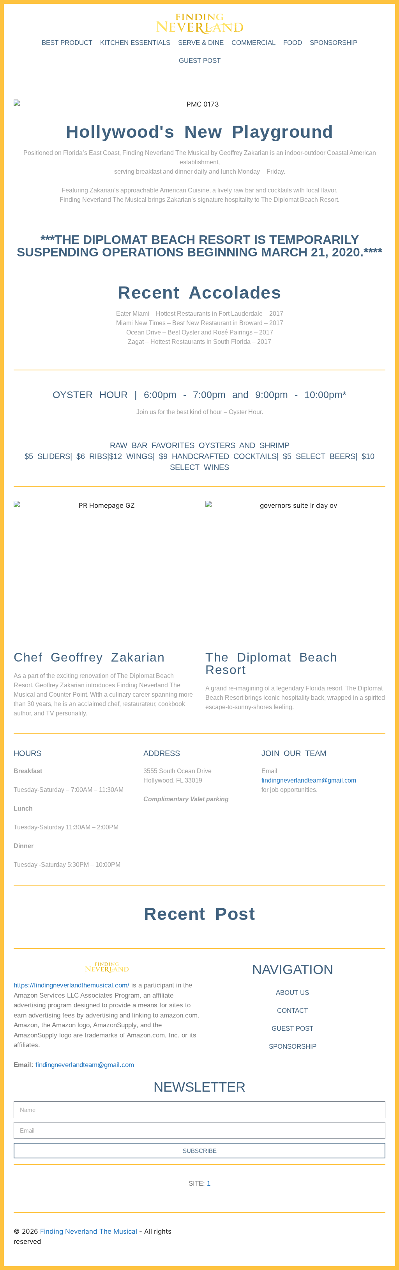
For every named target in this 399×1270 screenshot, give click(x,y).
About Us (292, 992)
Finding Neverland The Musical (89, 1231)
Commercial (253, 42)
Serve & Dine (201, 42)
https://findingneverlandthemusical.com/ (71, 985)
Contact (292, 1010)
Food (292, 42)
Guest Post (200, 60)
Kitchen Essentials (135, 42)
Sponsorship (333, 42)
